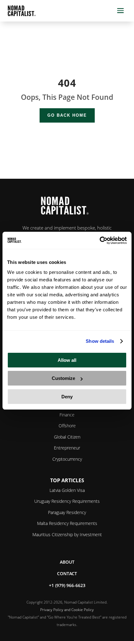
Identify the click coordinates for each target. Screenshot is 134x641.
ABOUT (67, 562)
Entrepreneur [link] (67, 448)
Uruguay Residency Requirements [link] (67, 501)
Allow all (67, 360)
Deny (67, 396)
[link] (99, 240)
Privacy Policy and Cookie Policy (67, 609)
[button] (120, 11)
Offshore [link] (67, 426)
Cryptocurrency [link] (67, 459)
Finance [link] (67, 415)
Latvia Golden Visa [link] (67, 490)
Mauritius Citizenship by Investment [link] (67, 534)
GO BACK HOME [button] (67, 115)
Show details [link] (100, 341)
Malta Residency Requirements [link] (67, 523)
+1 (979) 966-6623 (67, 585)
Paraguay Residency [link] (67, 512)
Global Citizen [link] (67, 437)
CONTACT (67, 573)
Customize (63, 378)
